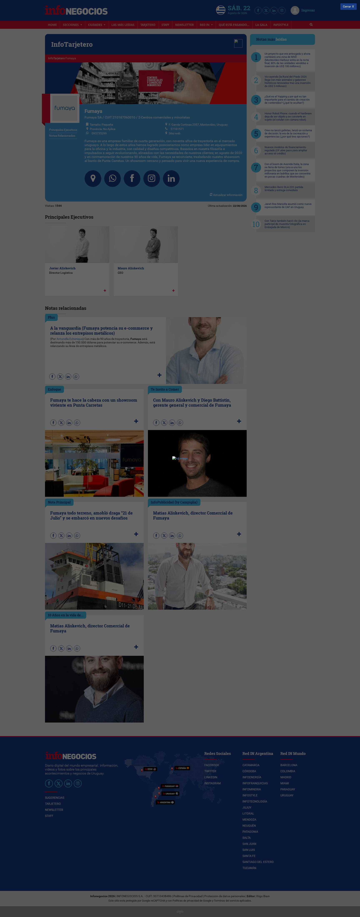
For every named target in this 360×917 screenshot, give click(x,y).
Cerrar (347, 6)
